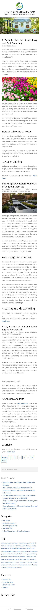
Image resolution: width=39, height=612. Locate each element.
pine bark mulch (15, 562)
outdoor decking (31, 559)
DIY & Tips (6, 520)
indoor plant (29, 556)
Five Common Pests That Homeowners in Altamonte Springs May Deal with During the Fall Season (19, 490)
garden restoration (6, 554)
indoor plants (17, 334)
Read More (6, 321)
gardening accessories (14, 551)
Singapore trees (14, 565)
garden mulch (24, 551)
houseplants (13, 556)
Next (4, 461)
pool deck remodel (32, 562)
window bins (18, 567)
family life (15, 548)
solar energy (22, 565)
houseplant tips (7, 334)
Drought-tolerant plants (22, 545)
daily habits (4, 545)
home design (24, 554)
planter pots (23, 562)
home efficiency (33, 554)
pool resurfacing (5, 565)
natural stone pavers (20, 559)
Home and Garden (16, 554)
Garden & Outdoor (10, 46)
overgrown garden (24, 191)
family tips (21, 548)
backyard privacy (5, 543)
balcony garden (14, 543)
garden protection (33, 551)
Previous (5, 457)
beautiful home (23, 543)
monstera (12, 559)
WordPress (30, 609)
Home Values (9, 332)
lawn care (14, 191)
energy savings (9, 548)
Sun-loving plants (30, 565)
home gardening (31, 332)
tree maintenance (9, 567)
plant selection (22, 403)
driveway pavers (11, 545)
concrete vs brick (31, 543)
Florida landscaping (29, 548)
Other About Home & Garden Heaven (16, 531)
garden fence (4, 551)
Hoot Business (17, 609)
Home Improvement (10, 526)
